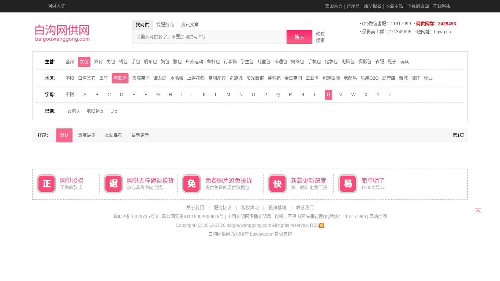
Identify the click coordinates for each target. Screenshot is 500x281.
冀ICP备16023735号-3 (135, 216)
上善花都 (196, 78)
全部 (70, 61)
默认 (64, 135)
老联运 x (95, 111)
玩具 (404, 61)
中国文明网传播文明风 (249, 216)
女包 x (73, 111)
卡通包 (280, 61)
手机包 (314, 61)
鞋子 (392, 61)
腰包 (177, 61)
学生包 (247, 61)
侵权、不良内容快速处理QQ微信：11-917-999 (320, 216)
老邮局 (350, 78)
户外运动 (194, 61)
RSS (314, 225)
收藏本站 (394, 6)
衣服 (379, 61)
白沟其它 (87, 78)
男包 (111, 61)
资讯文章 (190, 24)
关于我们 (195, 207)
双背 (98, 61)
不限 (70, 78)
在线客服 (442, 6)
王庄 (103, 78)
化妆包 (331, 61)
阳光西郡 (255, 78)
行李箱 (230, 61)
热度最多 (87, 135)
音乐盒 (353, 6)
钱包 (123, 61)
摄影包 (365, 61)
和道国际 (331, 78)
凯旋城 (236, 78)
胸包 (165, 61)
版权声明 (250, 207)
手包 (135, 61)
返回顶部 (477, 210)
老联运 (120, 78)
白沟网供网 (219, 234)
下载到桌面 (418, 6)
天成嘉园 (141, 78)
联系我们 (305, 207)
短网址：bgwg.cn (434, 31)
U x (114, 111)
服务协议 (222, 207)
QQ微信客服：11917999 (386, 23)
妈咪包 (297, 61)
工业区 (312, 78)
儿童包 (263, 61)
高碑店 (388, 78)
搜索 (299, 37)
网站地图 (378, 216)
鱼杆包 (213, 61)
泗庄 (415, 78)
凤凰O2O (369, 78)
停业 (428, 78)
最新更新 (140, 135)
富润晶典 (217, 78)
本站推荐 (113, 135)
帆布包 (150, 61)
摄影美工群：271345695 (386, 31)
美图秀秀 (334, 6)
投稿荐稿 (277, 207)
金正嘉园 (293, 78)
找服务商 (165, 24)
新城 (403, 78)
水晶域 (176, 78)
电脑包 (348, 61)
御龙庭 (160, 78)
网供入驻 (56, 6)
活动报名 (372, 6)
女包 (84, 61)
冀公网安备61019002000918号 (193, 216)
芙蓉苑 (274, 78)
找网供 (142, 24)
